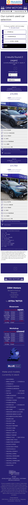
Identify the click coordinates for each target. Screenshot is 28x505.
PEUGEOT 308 (10, 423)
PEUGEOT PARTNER (12, 425)
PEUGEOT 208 (10, 430)
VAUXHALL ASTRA (11, 463)
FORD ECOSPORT (11, 395)
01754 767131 (6, 11)
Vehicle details (7, 153)
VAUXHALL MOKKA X (12, 451)
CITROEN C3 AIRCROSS (12, 386)
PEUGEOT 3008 (10, 428)
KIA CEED (21, 409)
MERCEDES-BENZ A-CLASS (13, 414)
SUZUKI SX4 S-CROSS (12, 446)
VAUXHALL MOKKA (11, 458)
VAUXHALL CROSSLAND (12, 456)
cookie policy (15, 478)
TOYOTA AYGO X (10, 449)
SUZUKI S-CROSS (11, 444)
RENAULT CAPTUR (11, 432)
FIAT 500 (8, 393)
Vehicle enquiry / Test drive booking (12, 149)
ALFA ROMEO (10, 379)
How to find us (19, 11)
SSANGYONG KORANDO (13, 442)
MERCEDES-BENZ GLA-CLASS (14, 412)
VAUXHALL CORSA (11, 453)
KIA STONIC (9, 409)
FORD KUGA (9, 398)
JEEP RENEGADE (11, 407)
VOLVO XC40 (9, 465)
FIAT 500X (21, 391)
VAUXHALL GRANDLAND (13, 460)
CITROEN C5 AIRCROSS (12, 388)
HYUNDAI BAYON (11, 402)
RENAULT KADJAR (11, 435)
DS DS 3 (8, 391)
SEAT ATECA (21, 437)
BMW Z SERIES (10, 381)
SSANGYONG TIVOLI (12, 439)
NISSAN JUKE (10, 418)
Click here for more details (14, 99)
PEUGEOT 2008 (10, 421)
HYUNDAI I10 (20, 405)
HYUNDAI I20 (10, 405)
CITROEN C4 (21, 381)
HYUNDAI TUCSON (11, 400)
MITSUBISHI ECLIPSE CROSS (14, 416)
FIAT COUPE (21, 393)
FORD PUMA (20, 398)
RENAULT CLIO (10, 437)
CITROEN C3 (9, 384)
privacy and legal (6, 478)
